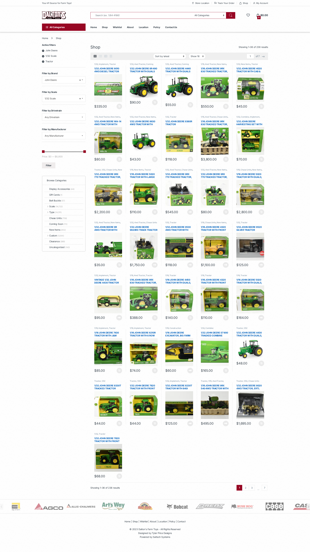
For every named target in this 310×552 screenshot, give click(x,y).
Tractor (112, 64)
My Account (262, 3)
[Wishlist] (248, 15)
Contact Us (171, 27)
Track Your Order (226, 3)
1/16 (202, 64)
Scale (56, 206)
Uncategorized (59, 247)
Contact (181, 521)
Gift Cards (55, 194)
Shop (245, 3)
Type (55, 212)
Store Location (202, 3)
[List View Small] (105, 56)
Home (93, 27)
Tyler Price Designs (162, 533)
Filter (49, 165)
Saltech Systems (161, 537)
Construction (175, 328)
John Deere (51, 50)
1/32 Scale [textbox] (63, 98)
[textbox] (63, 117)
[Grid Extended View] (111, 56)
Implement (103, 64)
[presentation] (308, 507)
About (130, 27)
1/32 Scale (51, 56)
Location (143, 27)
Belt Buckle (57, 200)
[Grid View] (95, 56)
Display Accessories (61, 189)
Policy (156, 27)
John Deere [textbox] (63, 80)
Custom (56, 235)
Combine (245, 117)
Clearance (57, 241)
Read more (190, 212)
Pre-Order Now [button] (155, 102)
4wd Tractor (139, 64)
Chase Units (222, 117)
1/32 (96, 64)
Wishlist (117, 27)
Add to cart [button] (119, 106)
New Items (221, 64)
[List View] (100, 56)
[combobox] (64, 79)
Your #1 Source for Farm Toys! (57, 3)
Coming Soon (58, 224)
